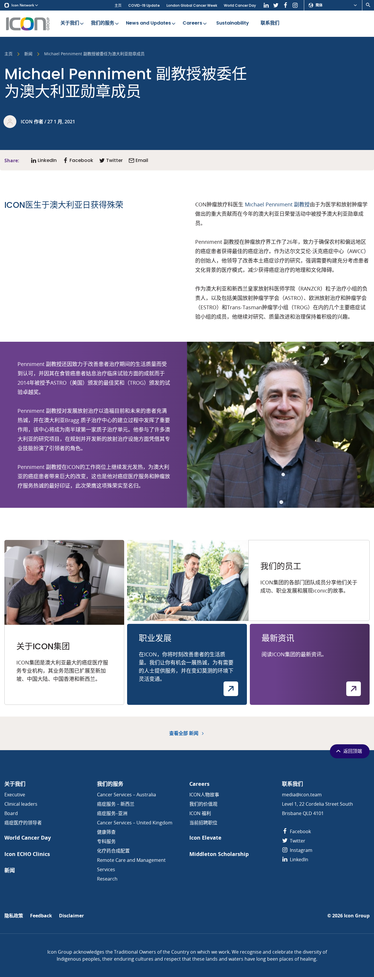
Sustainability (232, 23)
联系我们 (270, 23)
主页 (118, 5)
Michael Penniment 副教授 (277, 204)
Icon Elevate (205, 838)
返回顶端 (352, 751)
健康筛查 (106, 832)
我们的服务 (102, 23)
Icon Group (357, 916)
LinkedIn (298, 859)
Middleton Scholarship (219, 854)
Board (11, 813)
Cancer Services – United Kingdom (134, 822)
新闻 (28, 54)
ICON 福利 (200, 813)
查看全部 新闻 (184, 733)
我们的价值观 (203, 804)
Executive (14, 794)
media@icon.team (302, 794)
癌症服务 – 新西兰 (115, 804)
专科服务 (106, 841)
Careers (192, 23)
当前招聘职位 (203, 822)
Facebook (300, 831)
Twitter (297, 841)
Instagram (300, 850)
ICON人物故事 (204, 794)
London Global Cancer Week (192, 5)
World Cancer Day (240, 5)
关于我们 (69, 23)
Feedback (41, 916)
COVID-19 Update (144, 5)
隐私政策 (13, 916)
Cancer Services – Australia (126, 794)
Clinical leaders (20, 804)
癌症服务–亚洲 (112, 813)
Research (107, 879)
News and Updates (148, 23)
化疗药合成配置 (113, 850)
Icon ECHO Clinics (27, 854)
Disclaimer (71, 916)
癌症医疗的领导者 (23, 822)
